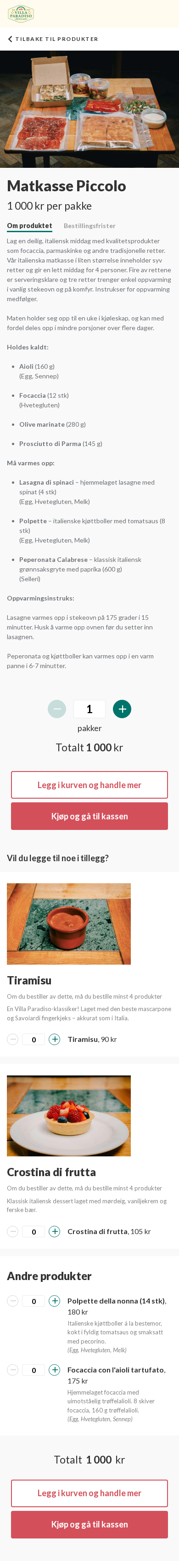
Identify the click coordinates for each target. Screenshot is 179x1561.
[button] (69, 923)
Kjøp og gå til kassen (89, 816)
